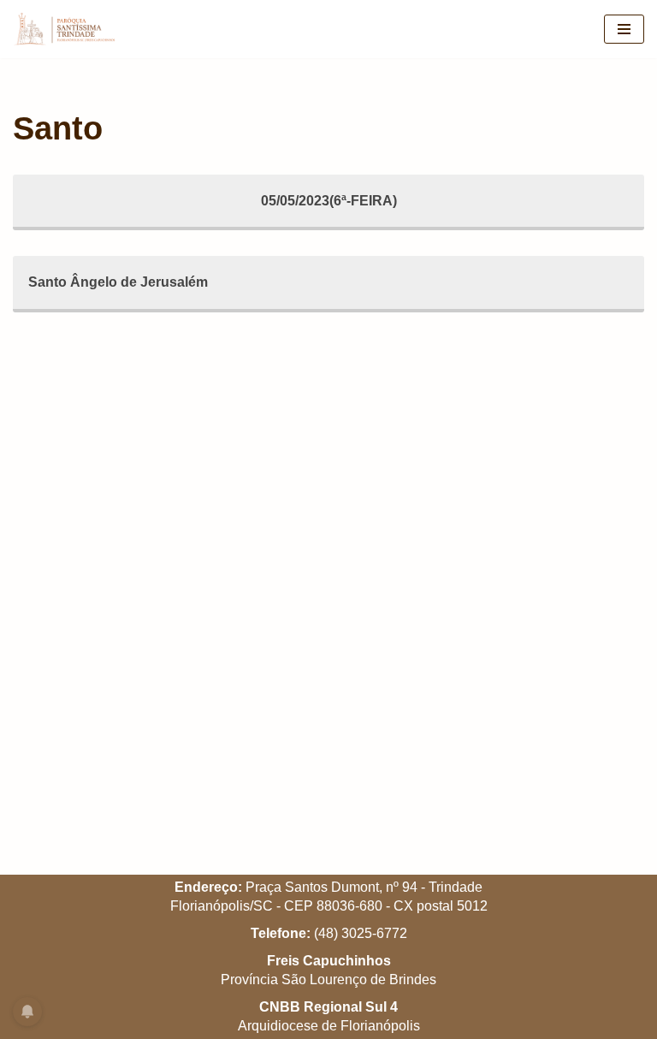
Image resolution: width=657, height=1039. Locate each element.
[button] (620, 24)
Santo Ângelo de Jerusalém (118, 282)
